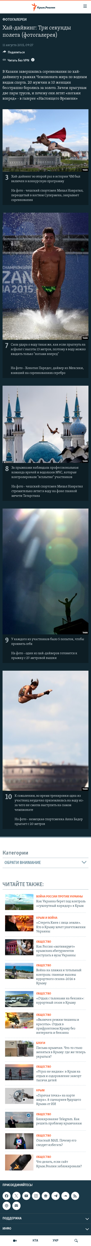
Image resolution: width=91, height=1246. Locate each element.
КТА (35, 1240)
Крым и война (46, 918)
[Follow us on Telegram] (55, 1196)
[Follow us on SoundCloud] (65, 1196)
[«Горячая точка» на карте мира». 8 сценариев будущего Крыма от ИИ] (19, 1096)
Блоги (40, 1043)
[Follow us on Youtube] (26, 1196)
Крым (40, 1090)
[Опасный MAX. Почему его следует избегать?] (19, 1141)
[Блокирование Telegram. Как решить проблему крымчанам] (19, 1120)
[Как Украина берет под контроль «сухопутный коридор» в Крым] (19, 902)
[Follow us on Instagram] (36, 1196)
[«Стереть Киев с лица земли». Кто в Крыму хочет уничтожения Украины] (19, 923)
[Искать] (76, 1240)
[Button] (14, 53)
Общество (43, 942)
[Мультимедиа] (14, 1240)
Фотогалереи (15, 20)
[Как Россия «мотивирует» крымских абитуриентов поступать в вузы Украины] (19, 947)
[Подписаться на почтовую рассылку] (16, 1206)
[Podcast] (7, 1206)
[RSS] (75, 1196)
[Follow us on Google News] (46, 1196)
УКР (55, 1240)
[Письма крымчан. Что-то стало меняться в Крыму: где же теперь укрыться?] (19, 1049)
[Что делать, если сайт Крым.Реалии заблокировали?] (19, 1162)
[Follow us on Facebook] (7, 1196)
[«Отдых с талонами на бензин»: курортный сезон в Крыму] (19, 999)
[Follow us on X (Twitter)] (16, 1196)
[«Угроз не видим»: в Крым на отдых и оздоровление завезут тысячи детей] (19, 1072)
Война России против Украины (59, 896)
